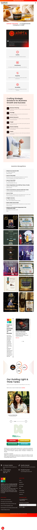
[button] (10, 222)
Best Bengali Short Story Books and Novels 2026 (9, 507)
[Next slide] (26, 421)
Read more (17, 337)
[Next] (32, 13)
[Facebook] (19, 507)
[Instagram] (20, 507)
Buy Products (21, 484)
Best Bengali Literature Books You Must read (8, 503)
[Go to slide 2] (22, 341)
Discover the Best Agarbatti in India (7, 505)
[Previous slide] (11, 421)
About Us (20, 482)
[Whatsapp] (24, 507)
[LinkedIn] (18, 412)
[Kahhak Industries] (4, 3)
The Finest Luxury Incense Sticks (6, 501)
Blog (20, 488)
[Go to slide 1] (21, 341)
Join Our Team (21, 492)
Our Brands (21, 486)
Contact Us (21, 494)
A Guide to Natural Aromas (5, 509)
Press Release (21, 490)
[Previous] (4, 13)
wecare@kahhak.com (23, 499)
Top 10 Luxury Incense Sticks (6, 499)
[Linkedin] (23, 507)
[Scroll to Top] (35, 525)
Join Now (23, 387)
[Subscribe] (35, 505)
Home (20, 480)
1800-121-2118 (22, 500)
